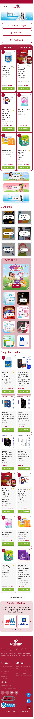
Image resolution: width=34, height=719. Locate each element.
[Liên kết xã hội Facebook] (3, 692)
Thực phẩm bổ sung (6, 155)
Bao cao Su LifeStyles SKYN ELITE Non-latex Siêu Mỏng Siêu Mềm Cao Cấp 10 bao (23, 417)
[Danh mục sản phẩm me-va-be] (24, 249)
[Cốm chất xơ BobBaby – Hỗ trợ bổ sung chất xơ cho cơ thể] (24, 140)
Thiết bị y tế (21, 114)
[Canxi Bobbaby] (8, 140)
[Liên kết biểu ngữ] (16, 176)
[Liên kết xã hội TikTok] (16, 692)
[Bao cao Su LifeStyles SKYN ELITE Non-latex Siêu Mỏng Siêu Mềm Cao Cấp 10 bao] (24, 403)
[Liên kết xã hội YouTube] (12, 692)
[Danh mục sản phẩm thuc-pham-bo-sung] (8, 217)
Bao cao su (21, 386)
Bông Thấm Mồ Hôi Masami (7, 533)
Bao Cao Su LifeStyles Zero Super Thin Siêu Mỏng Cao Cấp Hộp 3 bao (24, 454)
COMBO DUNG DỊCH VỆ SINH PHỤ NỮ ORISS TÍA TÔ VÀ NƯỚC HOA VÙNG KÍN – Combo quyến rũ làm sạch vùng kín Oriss (24, 571)
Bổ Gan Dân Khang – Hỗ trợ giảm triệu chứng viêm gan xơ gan (6, 114)
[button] (3, 16)
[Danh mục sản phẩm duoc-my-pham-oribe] (24, 233)
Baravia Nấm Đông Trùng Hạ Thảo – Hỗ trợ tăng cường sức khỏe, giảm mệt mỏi (21, 72)
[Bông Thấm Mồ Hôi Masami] (24, 100)
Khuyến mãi (26, 584)
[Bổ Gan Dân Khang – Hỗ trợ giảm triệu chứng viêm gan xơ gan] (8, 100)
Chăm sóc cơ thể (23, 580)
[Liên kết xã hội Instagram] (7, 692)
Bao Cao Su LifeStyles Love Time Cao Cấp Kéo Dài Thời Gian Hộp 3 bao (8, 416)
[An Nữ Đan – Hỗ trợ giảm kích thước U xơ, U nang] (8, 57)
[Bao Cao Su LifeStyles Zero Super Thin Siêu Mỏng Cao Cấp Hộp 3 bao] (24, 441)
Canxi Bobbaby (7, 150)
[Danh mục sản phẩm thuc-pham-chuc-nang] (24, 217)
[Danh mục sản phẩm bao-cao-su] (8, 249)
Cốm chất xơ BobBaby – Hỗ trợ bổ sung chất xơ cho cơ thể (22, 154)
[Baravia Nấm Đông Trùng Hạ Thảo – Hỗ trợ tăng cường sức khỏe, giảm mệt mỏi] (24, 57)
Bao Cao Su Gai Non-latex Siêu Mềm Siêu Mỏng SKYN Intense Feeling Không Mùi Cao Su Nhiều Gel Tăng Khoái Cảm (24, 377)
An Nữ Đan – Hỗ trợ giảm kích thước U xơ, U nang (6, 69)
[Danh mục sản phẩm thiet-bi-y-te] (8, 233)
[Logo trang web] (18, 6)
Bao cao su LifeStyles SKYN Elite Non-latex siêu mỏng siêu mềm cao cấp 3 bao (7, 455)
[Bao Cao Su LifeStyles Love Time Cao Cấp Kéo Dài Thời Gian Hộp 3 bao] (8, 403)
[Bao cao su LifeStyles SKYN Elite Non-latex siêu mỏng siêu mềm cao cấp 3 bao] (8, 441)
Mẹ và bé (20, 162)
